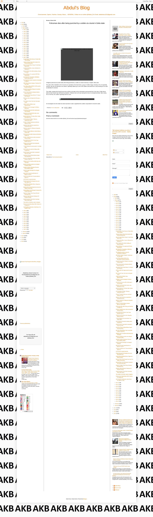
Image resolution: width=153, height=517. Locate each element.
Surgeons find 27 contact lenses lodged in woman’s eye (126, 450)
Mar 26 (25, 38)
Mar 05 (25, 221)
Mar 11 (25, 210)
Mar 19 (25, 44)
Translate (31, 290)
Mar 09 (25, 214)
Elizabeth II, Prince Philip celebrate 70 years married (125, 34)
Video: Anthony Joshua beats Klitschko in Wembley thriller (125, 27)
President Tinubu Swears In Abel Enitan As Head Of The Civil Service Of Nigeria (33, 359)
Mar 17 (25, 48)
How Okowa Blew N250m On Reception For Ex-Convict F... (32, 87)
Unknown (117, 489)
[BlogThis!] (66, 108)
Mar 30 (25, 31)
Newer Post (49, 154)
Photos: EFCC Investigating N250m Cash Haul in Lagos (125, 91)
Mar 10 (25, 212)
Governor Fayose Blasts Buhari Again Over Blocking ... (31, 156)
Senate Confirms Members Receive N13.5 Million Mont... (31, 168)
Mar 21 (25, 40)
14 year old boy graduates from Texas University (125, 111)
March (23, 27)
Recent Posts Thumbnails (118, 183)
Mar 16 (25, 50)
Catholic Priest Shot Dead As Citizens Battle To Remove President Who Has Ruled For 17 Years (125, 101)
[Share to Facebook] (69, 108)
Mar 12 (25, 57)
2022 (22, 22)
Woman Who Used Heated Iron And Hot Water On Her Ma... (32, 188)
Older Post (105, 154)
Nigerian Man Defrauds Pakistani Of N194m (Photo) (31, 197)
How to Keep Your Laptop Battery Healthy (30, 382)
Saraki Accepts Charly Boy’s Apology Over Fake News (31, 200)
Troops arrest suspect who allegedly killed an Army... (31, 144)
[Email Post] (62, 107)
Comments (116, 152)
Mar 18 (25, 46)
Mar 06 (25, 219)
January (24, 233)
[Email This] (65, 108)
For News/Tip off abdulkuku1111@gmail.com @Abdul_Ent (31, 336)
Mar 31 (25, 29)
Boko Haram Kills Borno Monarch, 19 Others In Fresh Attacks (125, 440)
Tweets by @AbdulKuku (25, 323)
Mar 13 (25, 55)
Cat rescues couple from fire (29, 179)
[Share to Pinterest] (71, 108)
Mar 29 (25, 33)
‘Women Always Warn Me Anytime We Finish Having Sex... (31, 63)
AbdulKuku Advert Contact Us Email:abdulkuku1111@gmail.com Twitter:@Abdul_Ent (30, 274)
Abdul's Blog (76, 7)
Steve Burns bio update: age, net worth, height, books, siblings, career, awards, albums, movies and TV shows (31, 372)
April (23, 26)
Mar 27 (25, 37)
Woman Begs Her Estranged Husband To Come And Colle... (32, 191)
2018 (22, 24)
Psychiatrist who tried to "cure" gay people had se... (30, 141)
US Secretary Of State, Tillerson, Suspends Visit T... (30, 120)
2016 (22, 237)
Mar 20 (25, 42)
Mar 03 (25, 225)
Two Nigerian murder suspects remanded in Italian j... (122, 253)
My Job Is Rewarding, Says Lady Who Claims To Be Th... (31, 159)
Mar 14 (25, 53)
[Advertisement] (77, 37)
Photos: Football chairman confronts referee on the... (31, 123)
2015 (22, 239)
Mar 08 (25, 216)
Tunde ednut (118, 487)
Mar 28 (25, 35)
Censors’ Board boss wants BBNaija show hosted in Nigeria (126, 81)
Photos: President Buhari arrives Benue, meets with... (123, 304)
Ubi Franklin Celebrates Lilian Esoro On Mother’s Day (124, 380)
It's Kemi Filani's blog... (27, 369)
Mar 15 (25, 51)
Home (77, 154)
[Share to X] (68, 108)
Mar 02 (25, 227)
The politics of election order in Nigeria (31, 202)
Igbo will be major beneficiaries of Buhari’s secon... (30, 174)
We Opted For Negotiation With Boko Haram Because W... (31, 78)
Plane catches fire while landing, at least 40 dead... (123, 244)
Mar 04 (25, 223)
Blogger (85, 498)
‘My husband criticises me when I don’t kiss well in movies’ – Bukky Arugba (121, 132)
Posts (115, 150)
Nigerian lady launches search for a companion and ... (31, 126)
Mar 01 (25, 229)
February (24, 231)
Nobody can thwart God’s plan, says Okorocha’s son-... (31, 114)
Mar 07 (25, 218)
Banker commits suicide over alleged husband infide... (31, 165)
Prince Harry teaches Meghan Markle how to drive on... (31, 93)
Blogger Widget (125, 183)
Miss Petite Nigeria (26, 381)
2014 (22, 241)
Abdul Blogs (117, 485)
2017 (22, 235)
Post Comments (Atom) (57, 157)
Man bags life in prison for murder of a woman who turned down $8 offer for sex (125, 62)
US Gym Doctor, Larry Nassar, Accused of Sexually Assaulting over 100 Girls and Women (121, 474)
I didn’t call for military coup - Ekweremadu (29, 105)
